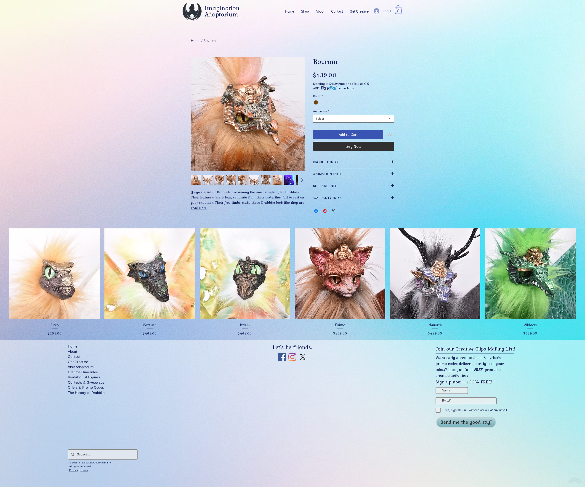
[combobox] (353, 119)
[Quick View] (54, 273)
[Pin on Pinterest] (324, 211)
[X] (303, 357)
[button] (320, 11)
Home (195, 41)
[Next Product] (582, 273)
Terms (84, 470)
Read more (199, 208)
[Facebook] (282, 357)
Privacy (73, 470)
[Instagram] (292, 357)
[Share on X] (333, 211)
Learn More (346, 88)
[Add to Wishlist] (389, 134)
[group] (292, 282)
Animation (321, 111)
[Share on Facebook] (316, 211)
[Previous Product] (2, 273)
